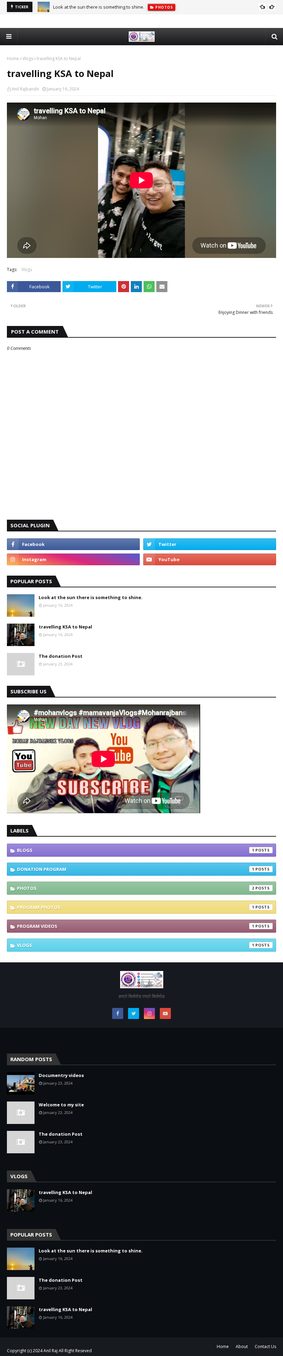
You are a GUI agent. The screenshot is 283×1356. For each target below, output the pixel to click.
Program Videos (135, 926)
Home (13, 58)
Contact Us (265, 1346)
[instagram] (73, 559)
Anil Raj (50, 1351)
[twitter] (209, 544)
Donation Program (135, 869)
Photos (135, 888)
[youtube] (209, 559)
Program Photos (135, 907)
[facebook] (73, 544)
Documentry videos (61, 1075)
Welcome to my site (61, 1105)
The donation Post (60, 656)
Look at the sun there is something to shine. (98, 7)
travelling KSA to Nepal (65, 627)
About (242, 1346)
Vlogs (27, 58)
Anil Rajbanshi (25, 89)
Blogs (135, 850)
